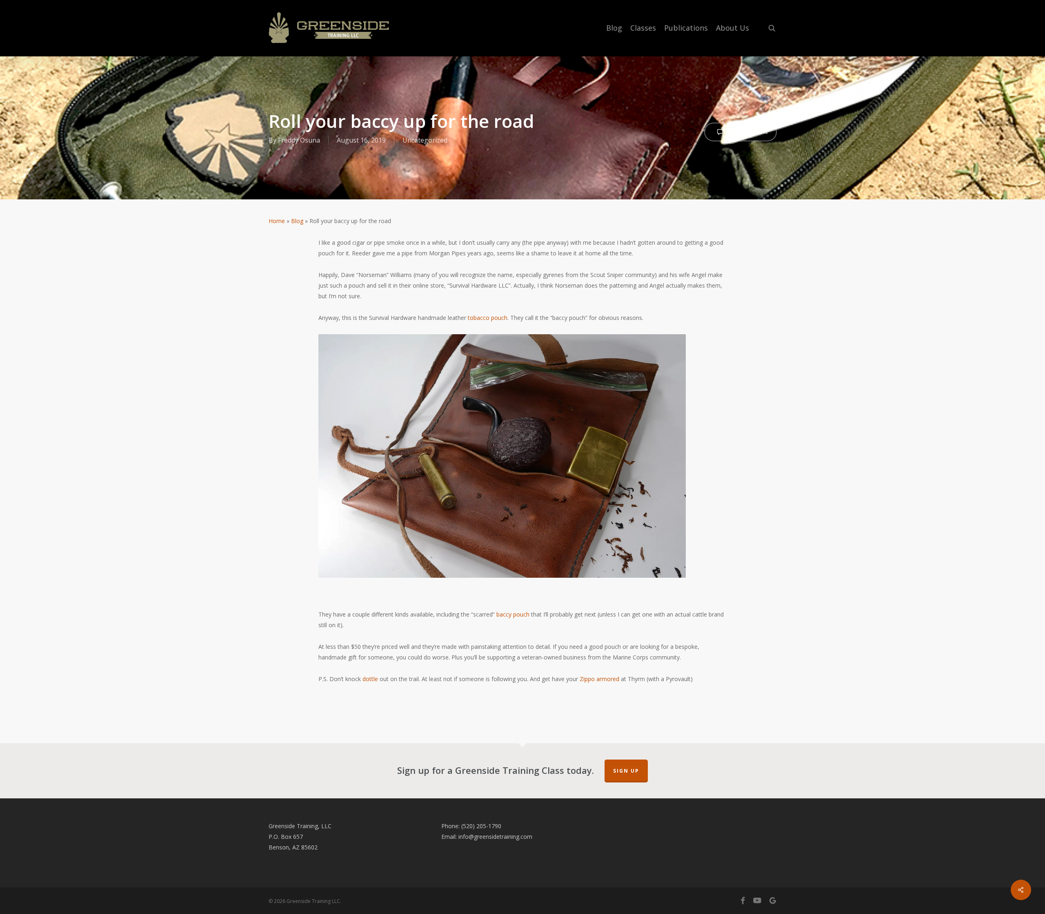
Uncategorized (424, 140)
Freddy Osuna (299, 140)
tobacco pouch (487, 318)
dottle (370, 679)
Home (277, 221)
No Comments (747, 131)
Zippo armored (599, 679)
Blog (297, 221)
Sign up (626, 770)
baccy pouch (512, 614)
